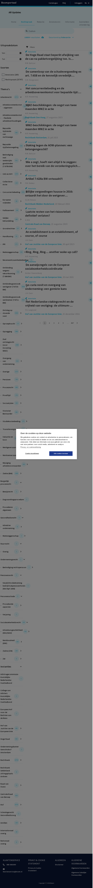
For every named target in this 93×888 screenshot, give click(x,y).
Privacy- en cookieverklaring (30, 447)
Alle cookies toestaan (61, 453)
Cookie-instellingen (32, 453)
